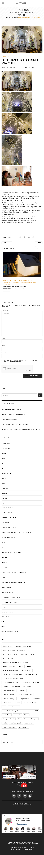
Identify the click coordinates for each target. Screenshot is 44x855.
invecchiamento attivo (31, 703)
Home (6, 17)
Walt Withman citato (9, 727)
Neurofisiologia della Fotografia (14, 572)
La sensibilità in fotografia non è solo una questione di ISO (20, 711)
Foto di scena (27, 686)
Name (4, 338)
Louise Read (6, 715)
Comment (5, 310)
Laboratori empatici (9, 538)
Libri (3, 543)
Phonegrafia (6, 587)
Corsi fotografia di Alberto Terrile (13, 678)
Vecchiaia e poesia (15, 723)
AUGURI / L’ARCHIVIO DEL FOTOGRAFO (13, 415)
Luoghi (4, 547)
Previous (6, 243)
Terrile (5, 723)
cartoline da (6, 473)
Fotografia (22, 691)
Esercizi (4, 498)
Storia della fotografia (30, 719)
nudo (3, 577)
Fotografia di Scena (9, 518)
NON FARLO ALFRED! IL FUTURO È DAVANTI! (15, 425)
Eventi (4, 503)
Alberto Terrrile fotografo (10, 658)
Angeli (4, 458)
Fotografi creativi (24, 699)
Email (4, 345)
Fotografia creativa (8, 695)
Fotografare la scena (9, 691)
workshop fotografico (10, 632)
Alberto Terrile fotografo (10, 654)
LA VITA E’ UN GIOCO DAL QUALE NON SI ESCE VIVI (17, 533)
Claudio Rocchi (26, 670)
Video (3, 627)
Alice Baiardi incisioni (9, 666)
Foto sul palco (7, 703)
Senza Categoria (7, 612)
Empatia (5, 686)
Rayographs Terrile (8, 719)
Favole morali (7, 513)
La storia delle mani (9, 528)
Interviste (5, 523)
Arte (3, 463)
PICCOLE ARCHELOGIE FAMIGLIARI (14, 286)
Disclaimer (35, 843)
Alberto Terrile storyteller (28, 654)
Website (4, 353)
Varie (3, 622)
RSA (19, 719)
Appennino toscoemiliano (11, 670)
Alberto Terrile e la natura (23, 646)
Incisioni (17, 703)
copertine (5, 478)
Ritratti (4, 607)
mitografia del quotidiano (11, 552)
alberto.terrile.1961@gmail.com (22, 804)
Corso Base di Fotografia (10, 682)
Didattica (5, 488)
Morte (26, 715)
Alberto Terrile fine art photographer (14, 650)
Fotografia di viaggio (9, 699)
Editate (4, 493)
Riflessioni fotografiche (19, 282)
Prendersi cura (7, 592)
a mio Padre (6, 448)
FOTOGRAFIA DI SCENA (25, 695)
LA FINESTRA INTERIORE (9, 420)
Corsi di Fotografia (31, 674)
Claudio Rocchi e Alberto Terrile (12, 674)
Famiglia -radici (17, 281)
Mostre (4, 557)
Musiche (4, 562)
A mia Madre (13, 17)
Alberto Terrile (29, 67)
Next (39, 243)
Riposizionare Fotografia (11, 602)
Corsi (3, 483)
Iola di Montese (13, 707)
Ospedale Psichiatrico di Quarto (13, 582)
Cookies (27, 843)
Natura (4, 567)
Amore (4, 453)
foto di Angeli (16, 686)
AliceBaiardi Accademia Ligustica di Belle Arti (16, 662)
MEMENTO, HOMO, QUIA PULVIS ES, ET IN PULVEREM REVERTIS (21, 430)
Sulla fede (5, 617)
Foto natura (36, 699)
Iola (4, 707)
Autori (4, 468)
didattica (36, 682)
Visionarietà (28, 723)
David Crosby (25, 682)
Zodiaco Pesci (23, 727)
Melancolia (17, 715)
